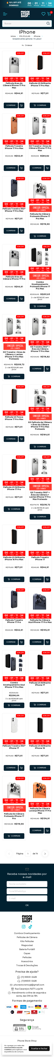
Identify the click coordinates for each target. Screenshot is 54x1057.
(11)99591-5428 (29, 981)
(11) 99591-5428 (29, 977)
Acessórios (27, 961)
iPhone (37, 36)
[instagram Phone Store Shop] (23, 927)
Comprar (10, 105)
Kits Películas (27, 941)
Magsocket (27, 945)
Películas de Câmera (27, 937)
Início (13, 36)
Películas (27, 957)
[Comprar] (21, 105)
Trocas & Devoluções (27, 965)
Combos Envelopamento (27, 933)
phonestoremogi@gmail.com (29, 985)
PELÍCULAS (25, 36)
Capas (27, 953)
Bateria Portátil (27, 949)
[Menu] (5, 14)
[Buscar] (48, 23)
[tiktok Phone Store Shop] (30, 927)
